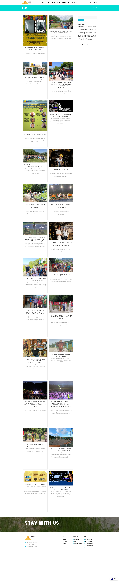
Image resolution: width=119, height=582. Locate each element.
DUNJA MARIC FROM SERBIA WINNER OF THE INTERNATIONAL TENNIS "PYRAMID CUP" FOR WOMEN (61, 206)
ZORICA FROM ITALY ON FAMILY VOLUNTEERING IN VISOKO (61, 170)
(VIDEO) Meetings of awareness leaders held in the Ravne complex (35, 165)
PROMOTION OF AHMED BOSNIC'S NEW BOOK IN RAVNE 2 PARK (35, 48)
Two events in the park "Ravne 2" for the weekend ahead (61, 355)
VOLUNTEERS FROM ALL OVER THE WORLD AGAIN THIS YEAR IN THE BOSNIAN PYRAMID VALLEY (35, 206)
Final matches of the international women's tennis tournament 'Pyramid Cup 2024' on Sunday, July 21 (35, 239)
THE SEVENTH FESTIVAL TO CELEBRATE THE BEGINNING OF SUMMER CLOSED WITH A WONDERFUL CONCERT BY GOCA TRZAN (35, 404)
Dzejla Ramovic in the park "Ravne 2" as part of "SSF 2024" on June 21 (61, 488)
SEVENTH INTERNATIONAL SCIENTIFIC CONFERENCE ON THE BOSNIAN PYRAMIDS (35, 133)
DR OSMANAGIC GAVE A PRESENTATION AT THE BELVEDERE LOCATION (35, 279)
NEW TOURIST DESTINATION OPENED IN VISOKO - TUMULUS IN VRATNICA (61, 449)
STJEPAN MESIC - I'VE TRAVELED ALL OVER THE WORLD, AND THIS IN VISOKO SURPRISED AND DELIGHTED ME (61, 244)
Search (79, 15)
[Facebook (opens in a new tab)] (91, 2)
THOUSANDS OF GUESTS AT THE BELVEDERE (61, 274)
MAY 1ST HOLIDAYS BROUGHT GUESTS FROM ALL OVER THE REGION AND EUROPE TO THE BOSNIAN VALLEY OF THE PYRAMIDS (61, 85)
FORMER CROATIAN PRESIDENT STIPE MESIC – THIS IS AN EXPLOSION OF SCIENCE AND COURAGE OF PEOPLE (35, 312)
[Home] (93, 7)
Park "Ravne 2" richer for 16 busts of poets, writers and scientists (35, 445)
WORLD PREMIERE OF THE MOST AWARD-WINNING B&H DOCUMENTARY (61, 115)
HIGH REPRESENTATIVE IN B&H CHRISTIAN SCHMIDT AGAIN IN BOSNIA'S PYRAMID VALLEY (61, 317)
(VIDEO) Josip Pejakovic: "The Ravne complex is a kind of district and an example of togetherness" (35, 360)
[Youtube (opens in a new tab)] (94, 2)
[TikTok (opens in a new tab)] (96, 2)
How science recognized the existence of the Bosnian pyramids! (61, 31)
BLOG (96, 7)
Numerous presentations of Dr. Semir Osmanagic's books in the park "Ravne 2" (35, 486)
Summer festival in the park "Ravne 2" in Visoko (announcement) (35, 78)
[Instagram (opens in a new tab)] (92, 2)
